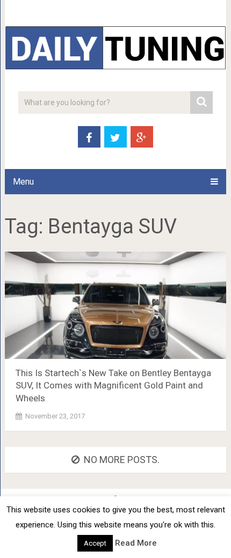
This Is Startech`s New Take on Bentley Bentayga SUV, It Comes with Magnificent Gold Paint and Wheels (113, 386)
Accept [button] (95, 543)
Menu (23, 182)
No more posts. (122, 459)
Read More (136, 543)
